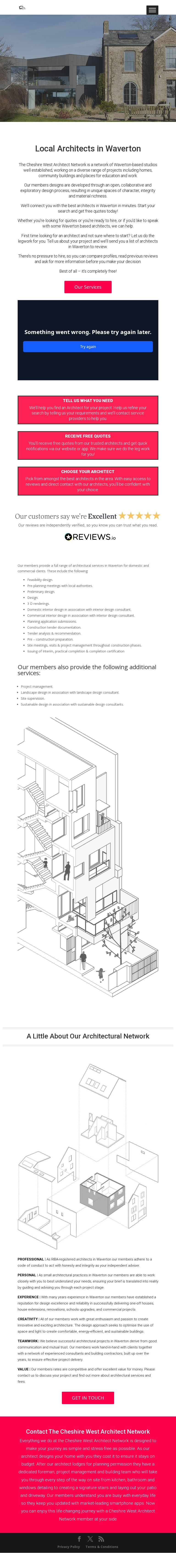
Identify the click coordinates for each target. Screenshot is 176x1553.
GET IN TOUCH (88, 1398)
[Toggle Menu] (152, 10)
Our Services (88, 287)
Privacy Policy (69, 1547)
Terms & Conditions (101, 1547)
